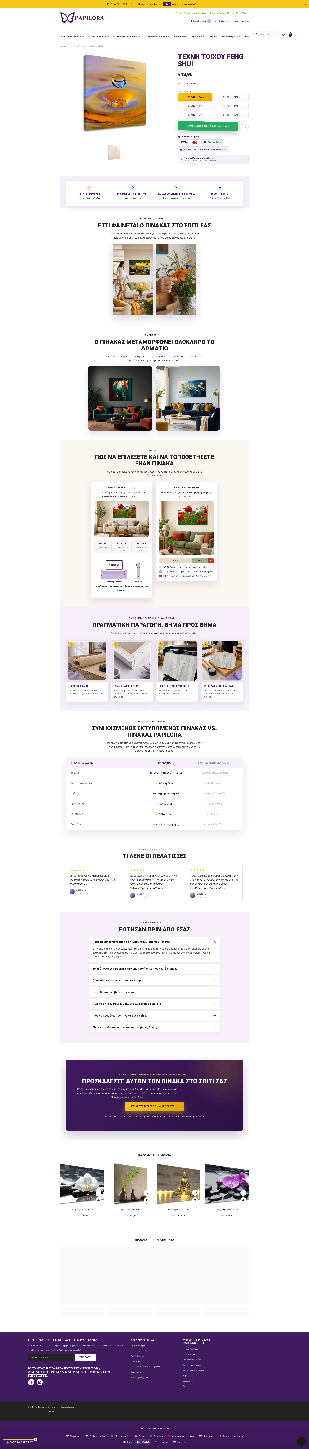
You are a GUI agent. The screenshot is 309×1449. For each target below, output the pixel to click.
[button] (61, 1180)
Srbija (139, 1436)
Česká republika (95, 1436)
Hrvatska (161, 1441)
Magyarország (120, 1436)
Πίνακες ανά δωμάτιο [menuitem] (71, 36)
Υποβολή (85, 1357)
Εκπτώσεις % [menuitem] (229, 36)
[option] (114, 93)
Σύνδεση (245, 21)
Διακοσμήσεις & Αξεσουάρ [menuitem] (188, 36)
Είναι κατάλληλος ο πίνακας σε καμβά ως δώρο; (125, 1027)
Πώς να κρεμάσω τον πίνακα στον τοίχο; (120, 1015)
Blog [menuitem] (247, 36)
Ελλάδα (143, 1441)
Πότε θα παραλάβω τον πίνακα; (114, 992)
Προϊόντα (74, 46)
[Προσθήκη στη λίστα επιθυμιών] (245, 127)
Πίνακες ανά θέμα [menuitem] (98, 36)
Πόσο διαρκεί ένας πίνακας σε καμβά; (118, 980)
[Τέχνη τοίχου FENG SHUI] (82, 1183)
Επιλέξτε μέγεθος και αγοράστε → (154, 1106)
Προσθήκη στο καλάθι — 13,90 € (208, 126)
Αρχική (63, 46)
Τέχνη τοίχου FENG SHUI (82, 1210)
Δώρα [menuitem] (212, 36)
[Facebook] (31, 1382)
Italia (127, 1441)
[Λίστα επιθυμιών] (283, 34)
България (206, 1436)
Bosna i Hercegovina (231, 1436)
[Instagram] (40, 1382)
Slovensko (73, 1436)
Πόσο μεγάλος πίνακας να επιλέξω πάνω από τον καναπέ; (132, 941)
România (156, 1436)
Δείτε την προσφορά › (185, 4)
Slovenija (179, 1441)
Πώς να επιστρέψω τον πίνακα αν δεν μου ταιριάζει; (128, 1003)
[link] (82, 1308)
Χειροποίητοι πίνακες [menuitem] (156, 36)
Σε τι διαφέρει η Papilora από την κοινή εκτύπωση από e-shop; (135, 968)
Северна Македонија (181, 1436)
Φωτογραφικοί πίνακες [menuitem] (125, 36)
